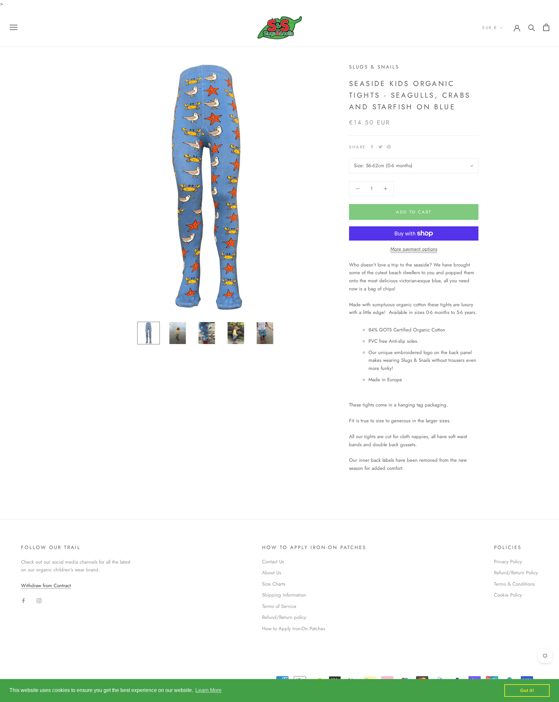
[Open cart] (546, 27)
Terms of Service (279, 606)
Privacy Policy (508, 561)
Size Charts (273, 584)
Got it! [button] (527, 690)
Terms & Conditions (514, 584)
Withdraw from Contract (46, 585)
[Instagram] (39, 600)
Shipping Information (284, 595)
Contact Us (273, 561)
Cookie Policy (508, 595)
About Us (271, 572)
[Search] (531, 27)
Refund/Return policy (284, 617)
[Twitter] (380, 147)
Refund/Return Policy (516, 572)
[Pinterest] (389, 147)
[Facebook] (372, 147)
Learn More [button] (208, 690)
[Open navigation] (13, 27)
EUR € (490, 28)
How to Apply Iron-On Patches (293, 628)
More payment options (413, 249)
